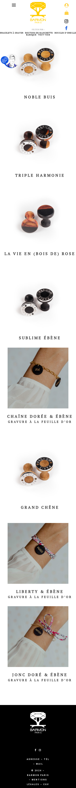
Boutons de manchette (39, 33)
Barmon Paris (38, 775)
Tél (46, 759)
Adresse (33, 759)
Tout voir (44, 35)
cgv (46, 784)
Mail (39, 764)
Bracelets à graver (11, 33)
